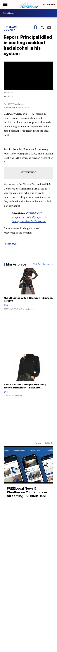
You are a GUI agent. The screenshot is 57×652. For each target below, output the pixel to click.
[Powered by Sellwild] (49, 443)
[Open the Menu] (5, 4)
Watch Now (48, 5)
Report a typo (11, 244)
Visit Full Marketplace (43, 264)
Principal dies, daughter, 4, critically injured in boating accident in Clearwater (29, 217)
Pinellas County (10, 28)
